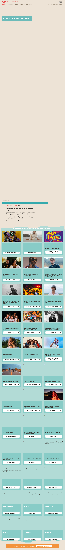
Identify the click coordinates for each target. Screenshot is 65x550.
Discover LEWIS (53, 410)
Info (48, 4)
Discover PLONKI (10, 410)
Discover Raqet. (31, 513)
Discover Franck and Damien (11, 384)
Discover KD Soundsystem (10, 252)
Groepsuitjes (22, 4)
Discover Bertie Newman (53, 279)
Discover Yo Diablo (32, 539)
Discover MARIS (53, 332)
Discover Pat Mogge (32, 252)
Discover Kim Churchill (32, 487)
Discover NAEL (32, 462)
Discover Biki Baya (53, 539)
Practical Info (13, 202)
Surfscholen (29, 4)
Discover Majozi (31, 279)
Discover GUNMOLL (53, 462)
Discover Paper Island (32, 332)
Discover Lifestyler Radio (31, 306)
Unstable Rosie (11, 332)
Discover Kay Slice (53, 487)
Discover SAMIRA (10, 539)
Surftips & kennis (54, 4)
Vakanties (16, 4)
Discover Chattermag (53, 513)
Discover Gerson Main (32, 410)
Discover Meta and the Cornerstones (53, 359)
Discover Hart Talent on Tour (53, 252)
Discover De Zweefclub (11, 436)
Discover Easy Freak (10, 279)
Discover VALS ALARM (10, 487)
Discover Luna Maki (53, 384)
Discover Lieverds (32, 359)
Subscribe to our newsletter (43, 546)
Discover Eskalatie (11, 462)
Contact (60, 4)
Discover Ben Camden (53, 306)
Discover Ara (53, 436)
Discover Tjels (32, 436)
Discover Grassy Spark (32, 384)
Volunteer (20, 202)
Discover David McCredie (10, 513)
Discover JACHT (11, 306)
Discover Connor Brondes (11, 359)
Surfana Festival (5, 202)
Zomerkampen (10, 4)
